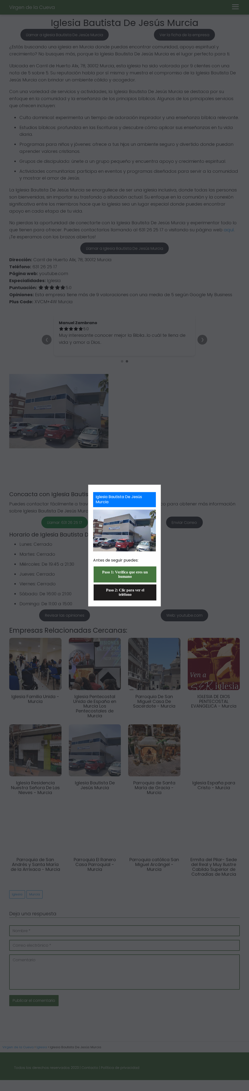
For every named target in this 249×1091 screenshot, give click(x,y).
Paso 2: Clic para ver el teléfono (125, 592)
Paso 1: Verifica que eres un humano (125, 574)
